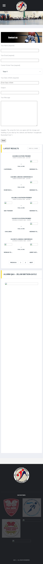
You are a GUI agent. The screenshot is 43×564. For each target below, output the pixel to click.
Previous (13, 262)
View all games (33, 148)
